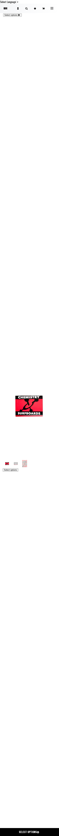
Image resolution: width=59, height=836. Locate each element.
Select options (10, 470)
